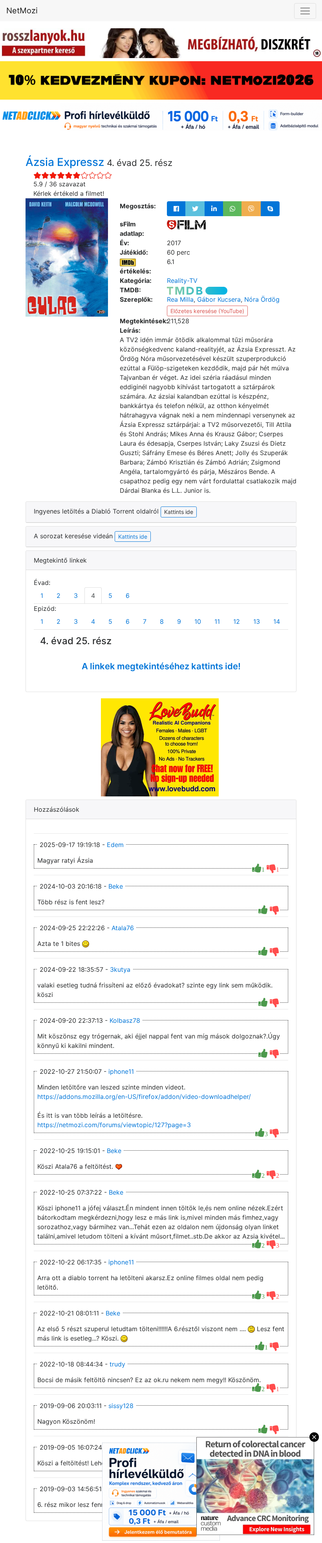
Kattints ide (132, 536)
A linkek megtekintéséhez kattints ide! (161, 666)
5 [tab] (110, 595)
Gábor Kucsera (219, 299)
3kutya (120, 969)
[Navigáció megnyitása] (305, 11)
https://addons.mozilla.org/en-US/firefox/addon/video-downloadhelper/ (144, 1096)
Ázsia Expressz (66, 162)
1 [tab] (41, 595)
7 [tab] (144, 621)
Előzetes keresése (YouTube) (207, 311)
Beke (115, 886)
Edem (115, 845)
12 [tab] (236, 621)
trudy (117, 1364)
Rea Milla (180, 299)
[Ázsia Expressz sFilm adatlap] (186, 224)
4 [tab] (93, 595)
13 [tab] (256, 621)
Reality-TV (182, 280)
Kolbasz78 (125, 1020)
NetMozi (22, 10)
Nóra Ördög (262, 299)
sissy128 (121, 1406)
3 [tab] (76, 595)
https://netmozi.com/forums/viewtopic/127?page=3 (114, 1125)
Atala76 (123, 928)
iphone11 (121, 1071)
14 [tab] (276, 621)
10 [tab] (197, 621)
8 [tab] (162, 621)
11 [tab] (217, 621)
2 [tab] (58, 595)
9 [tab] (179, 621)
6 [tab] (128, 595)
